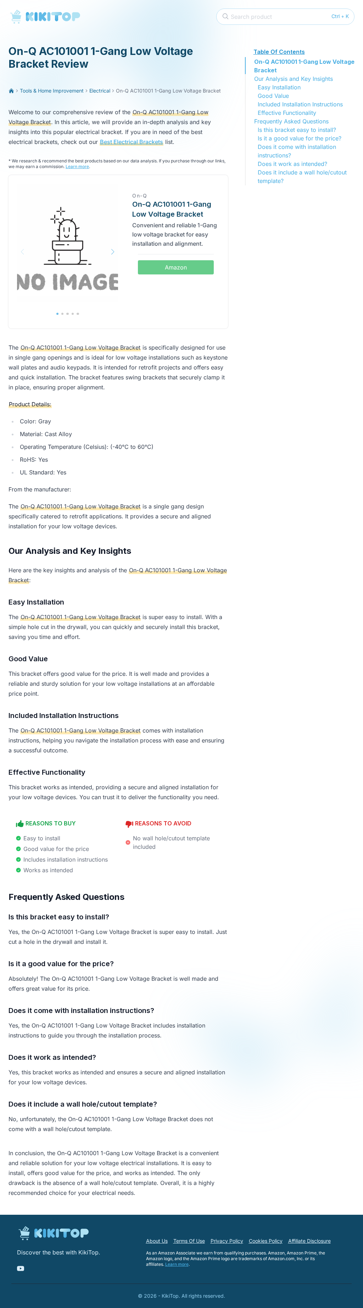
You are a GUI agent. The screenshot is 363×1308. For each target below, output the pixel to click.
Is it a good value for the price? (299, 138)
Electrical (99, 91)
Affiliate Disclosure (309, 1241)
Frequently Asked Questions (291, 121)
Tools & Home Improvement (52, 91)
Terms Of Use (189, 1241)
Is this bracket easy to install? (297, 129)
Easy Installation (279, 87)
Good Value (273, 95)
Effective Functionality (287, 112)
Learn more (77, 166)
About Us (157, 1241)
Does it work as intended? (292, 163)
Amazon (176, 267)
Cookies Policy (266, 1241)
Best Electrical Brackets (131, 141)
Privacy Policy (227, 1241)
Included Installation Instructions (300, 104)
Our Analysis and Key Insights (293, 78)
